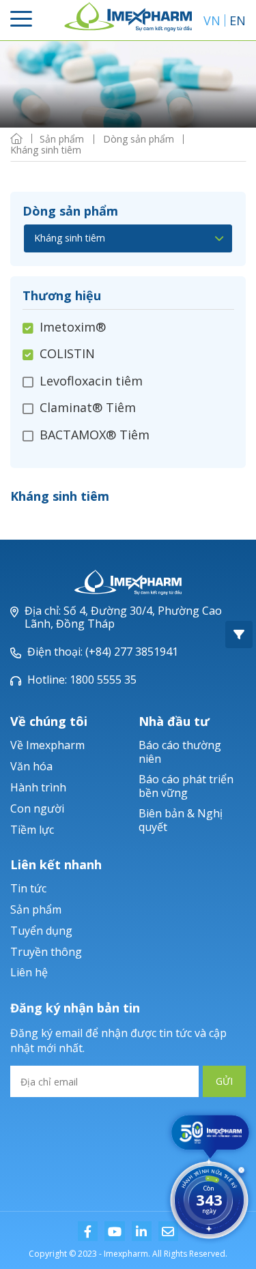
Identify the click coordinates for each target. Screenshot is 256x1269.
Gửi (224, 1081)
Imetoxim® (73, 327)
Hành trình (38, 787)
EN (237, 20)
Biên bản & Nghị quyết (181, 820)
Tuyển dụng (41, 930)
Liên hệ (29, 972)
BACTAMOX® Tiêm (95, 434)
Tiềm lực (32, 829)
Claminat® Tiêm (88, 407)
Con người (37, 808)
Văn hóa (31, 766)
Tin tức (28, 888)
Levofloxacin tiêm (91, 381)
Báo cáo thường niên (180, 751)
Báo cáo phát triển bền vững (186, 786)
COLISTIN (67, 353)
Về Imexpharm (47, 745)
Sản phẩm (35, 909)
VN (212, 20)
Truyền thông (46, 951)
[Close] (241, 1172)
